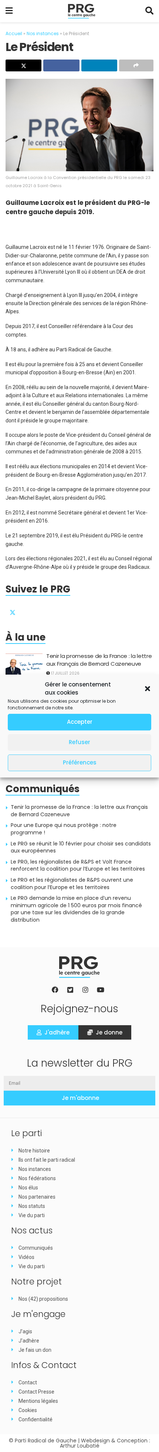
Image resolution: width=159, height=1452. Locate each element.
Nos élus (28, 1188)
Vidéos (26, 1257)
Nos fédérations (37, 1178)
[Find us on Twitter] (13, 610)
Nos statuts (31, 1206)
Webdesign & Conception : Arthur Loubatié (105, 1443)
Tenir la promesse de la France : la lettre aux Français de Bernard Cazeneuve (99, 660)
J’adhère (28, 1341)
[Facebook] (55, 989)
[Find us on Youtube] (66, 610)
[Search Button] (149, 11)
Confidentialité (35, 1419)
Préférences (80, 762)
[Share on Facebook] (61, 65)
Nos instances (43, 33)
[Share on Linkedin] (99, 65)
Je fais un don (34, 1350)
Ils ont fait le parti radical (46, 1160)
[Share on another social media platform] (136, 65)
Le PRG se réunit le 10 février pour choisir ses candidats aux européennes (81, 847)
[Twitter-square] (70, 989)
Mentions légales (38, 1401)
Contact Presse (36, 1392)
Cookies (27, 1410)
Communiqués (35, 1248)
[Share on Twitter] (23, 65)
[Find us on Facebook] (30, 610)
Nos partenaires (36, 1197)
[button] (147, 689)
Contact (27, 1382)
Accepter (79, 722)
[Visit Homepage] (82, 11)
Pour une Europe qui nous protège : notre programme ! (63, 828)
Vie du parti (31, 1215)
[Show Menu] (9, 11)
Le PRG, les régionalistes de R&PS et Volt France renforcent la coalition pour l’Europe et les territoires (78, 865)
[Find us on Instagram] (48, 610)
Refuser (79, 742)
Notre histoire (34, 1151)
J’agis (25, 1331)
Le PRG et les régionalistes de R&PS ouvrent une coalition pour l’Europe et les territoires (72, 883)
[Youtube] (100, 989)
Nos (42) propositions (43, 1299)
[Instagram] (85, 989)
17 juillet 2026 (65, 673)
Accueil (14, 33)
